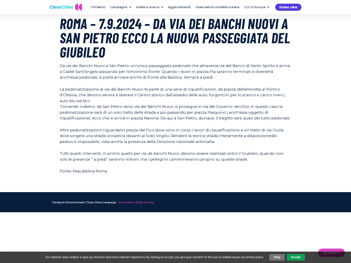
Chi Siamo (98, 7)
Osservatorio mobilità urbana (217, 7)
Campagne (118, 7)
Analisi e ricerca (147, 7)
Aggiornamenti (179, 7)
